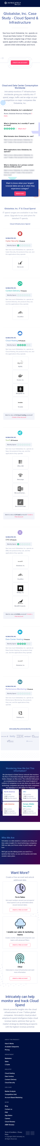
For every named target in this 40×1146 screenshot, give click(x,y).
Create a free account (20, 910)
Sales (6, 1061)
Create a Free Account (19, 417)
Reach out (20, 193)
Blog (6, 1106)
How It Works (9, 1043)
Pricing (7, 1050)
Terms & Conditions (11, 1132)
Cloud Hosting (12, 341)
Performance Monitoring (16, 689)
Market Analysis (10, 1091)
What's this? (22, 129)
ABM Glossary (9, 1124)
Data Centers (9, 1076)
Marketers (8, 1058)
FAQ (6, 1112)
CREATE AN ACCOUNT (20, 62)
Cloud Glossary (10, 1121)
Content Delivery (13, 291)
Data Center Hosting (15, 639)
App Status (8, 1115)
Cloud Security (10, 1082)
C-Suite (7, 1064)
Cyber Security (12, 241)
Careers (7, 1118)
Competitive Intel (11, 1094)
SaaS (8, 440)
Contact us (8, 1109)
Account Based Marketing (13, 1097)
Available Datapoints (12, 1046)
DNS (8, 540)
